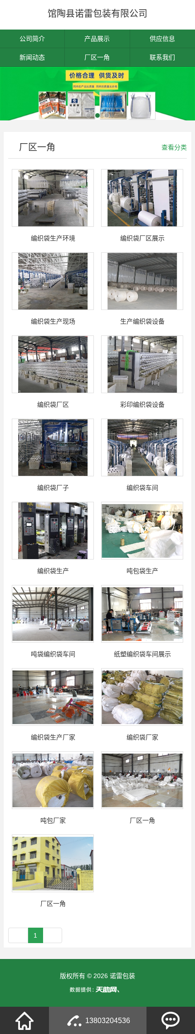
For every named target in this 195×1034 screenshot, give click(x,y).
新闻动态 (32, 57)
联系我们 (162, 57)
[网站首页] (24, 1020)
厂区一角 (97, 57)
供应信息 (162, 38)
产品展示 (97, 38)
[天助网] (97, 989)
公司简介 (32, 38)
